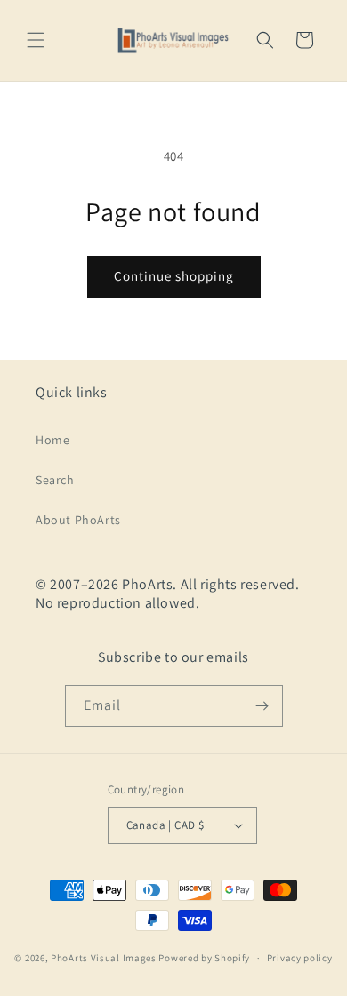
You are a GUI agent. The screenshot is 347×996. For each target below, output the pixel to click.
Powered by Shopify (204, 958)
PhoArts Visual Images (104, 958)
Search (55, 480)
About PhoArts (78, 520)
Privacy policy (300, 958)
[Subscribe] (262, 706)
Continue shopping (174, 275)
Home (52, 440)
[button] (35, 40)
